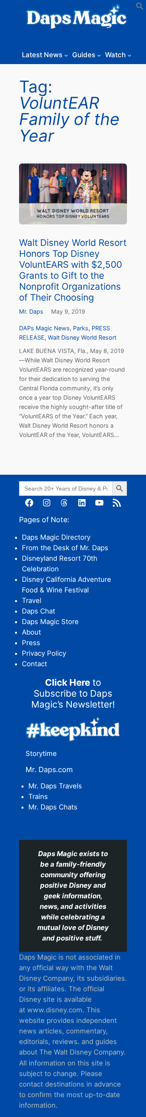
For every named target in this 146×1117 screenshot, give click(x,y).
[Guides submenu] (99, 55)
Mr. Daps (31, 311)
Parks (80, 328)
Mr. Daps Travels (55, 786)
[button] (140, 8)
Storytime (41, 753)
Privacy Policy (44, 653)
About (31, 632)
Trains (38, 796)
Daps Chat (38, 611)
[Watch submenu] (129, 55)
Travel (31, 600)
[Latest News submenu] (66, 55)
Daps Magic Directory (56, 537)
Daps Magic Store (50, 622)
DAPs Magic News (44, 328)
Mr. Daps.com (49, 769)
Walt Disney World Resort (82, 337)
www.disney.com (54, 1010)
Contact (34, 664)
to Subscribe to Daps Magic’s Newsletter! (73, 693)
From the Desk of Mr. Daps (65, 548)
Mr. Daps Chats (52, 807)
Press (31, 643)
